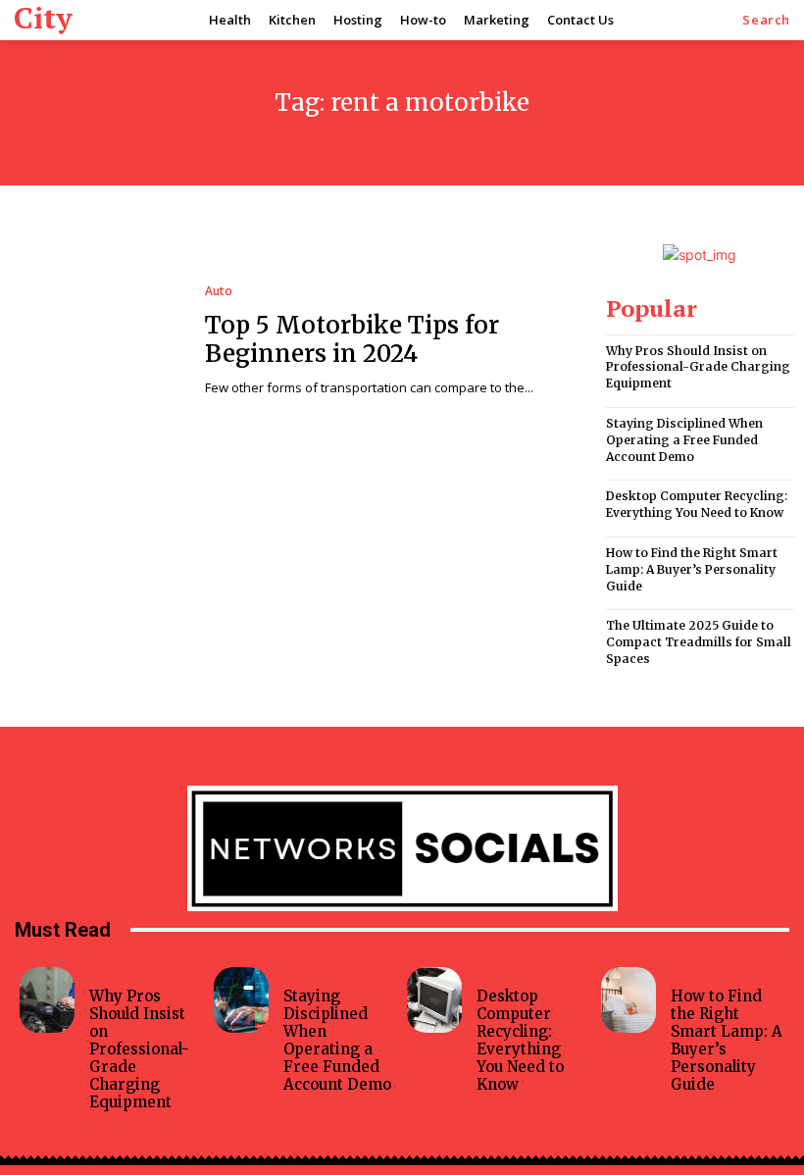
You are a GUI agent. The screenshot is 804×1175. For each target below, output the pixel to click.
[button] (766, 20)
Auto (218, 291)
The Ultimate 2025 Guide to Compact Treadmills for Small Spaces (698, 642)
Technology (315, 972)
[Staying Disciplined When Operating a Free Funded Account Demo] (241, 1000)
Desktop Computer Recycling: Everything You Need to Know (696, 504)
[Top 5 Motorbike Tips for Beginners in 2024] (97, 340)
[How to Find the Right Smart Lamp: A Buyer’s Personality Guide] (628, 1000)
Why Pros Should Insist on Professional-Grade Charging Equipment (698, 367)
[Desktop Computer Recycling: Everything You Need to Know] (434, 1000)
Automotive (120, 972)
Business (501, 972)
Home (687, 972)
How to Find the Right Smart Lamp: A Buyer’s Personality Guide (692, 569)
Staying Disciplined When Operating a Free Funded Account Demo (684, 440)
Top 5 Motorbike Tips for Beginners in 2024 (352, 339)
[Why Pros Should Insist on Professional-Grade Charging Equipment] (47, 1000)
